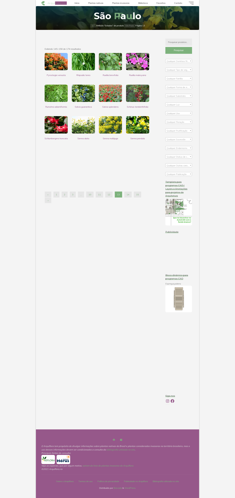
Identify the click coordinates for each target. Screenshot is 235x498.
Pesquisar (179, 50)
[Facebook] (114, 439)
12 (109, 194)
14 (128, 194)
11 (99, 194)
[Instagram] (121, 439)
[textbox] (179, 61)
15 (137, 194)
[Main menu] (191, 3)
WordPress (129, 488)
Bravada (117, 488)
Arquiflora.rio (57, 3)
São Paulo (129, 26)
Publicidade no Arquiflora (136, 481)
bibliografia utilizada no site (120, 449)
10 (90, 194)
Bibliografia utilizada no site (166, 481)
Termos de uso (85, 481)
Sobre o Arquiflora (65, 481)
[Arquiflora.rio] (43, 3)
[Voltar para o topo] (224, 487)
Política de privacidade (108, 481)
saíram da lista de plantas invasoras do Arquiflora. (108, 465)
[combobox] (178, 61)
